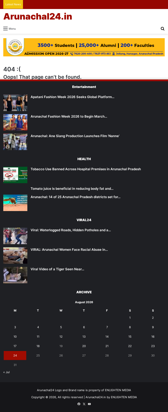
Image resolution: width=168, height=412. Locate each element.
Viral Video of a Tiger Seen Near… (57, 269)
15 (129, 336)
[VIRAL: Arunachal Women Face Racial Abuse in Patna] (15, 255)
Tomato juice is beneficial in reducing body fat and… (72, 188)
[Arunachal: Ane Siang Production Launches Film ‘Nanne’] (15, 142)
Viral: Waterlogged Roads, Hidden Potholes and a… (71, 230)
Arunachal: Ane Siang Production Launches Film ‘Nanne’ (75, 136)
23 (153, 346)
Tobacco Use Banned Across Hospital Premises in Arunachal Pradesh (86, 169)
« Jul (6, 372)
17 (15, 346)
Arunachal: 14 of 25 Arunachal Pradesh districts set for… (76, 197)
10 (15, 336)
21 (106, 346)
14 (106, 336)
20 (84, 346)
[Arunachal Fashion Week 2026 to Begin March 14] (15, 122)
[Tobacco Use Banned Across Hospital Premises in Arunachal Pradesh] (15, 175)
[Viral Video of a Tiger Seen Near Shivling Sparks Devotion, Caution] (15, 275)
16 (152, 336)
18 (38, 346)
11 (38, 336)
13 (84, 336)
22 (130, 346)
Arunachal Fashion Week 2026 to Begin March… (69, 116)
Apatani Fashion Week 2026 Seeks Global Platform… (72, 97)
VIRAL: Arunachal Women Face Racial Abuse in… (69, 249)
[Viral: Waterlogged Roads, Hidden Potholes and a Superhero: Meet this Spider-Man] (15, 236)
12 (61, 336)
